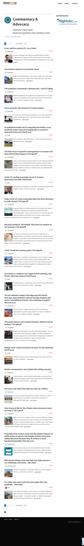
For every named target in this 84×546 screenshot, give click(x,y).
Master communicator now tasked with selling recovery (27, 369)
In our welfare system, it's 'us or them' (20, 48)
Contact (75, 3)
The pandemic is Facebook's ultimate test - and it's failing (28, 89)
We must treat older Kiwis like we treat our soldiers (26, 389)
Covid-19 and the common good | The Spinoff (23, 250)
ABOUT (67, 3)
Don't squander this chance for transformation (24, 108)
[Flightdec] (66, 21)
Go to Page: (19, 43)
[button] (83, 543)
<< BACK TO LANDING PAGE (12, 36)
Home (60, 3)
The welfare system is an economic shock (21, 69)
